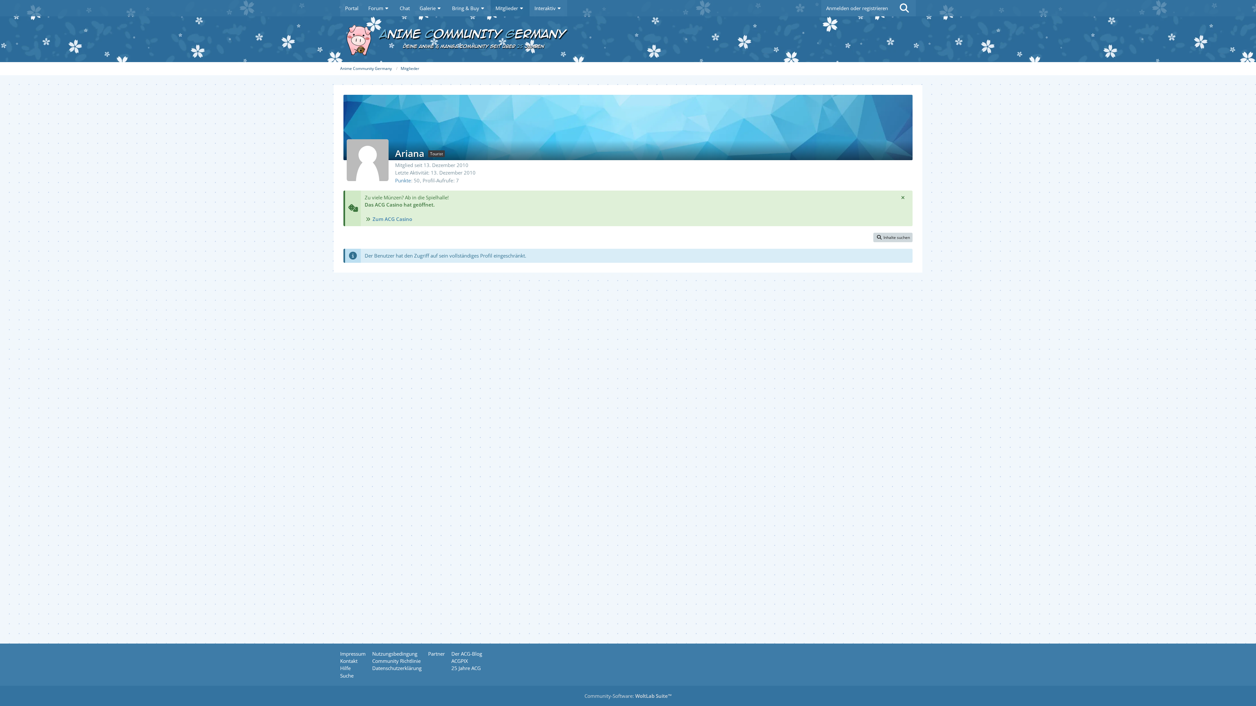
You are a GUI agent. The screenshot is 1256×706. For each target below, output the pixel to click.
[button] (893, 238)
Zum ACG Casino (392, 219)
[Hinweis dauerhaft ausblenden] (902, 197)
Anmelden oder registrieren (857, 8)
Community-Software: (628, 696)
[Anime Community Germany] (628, 39)
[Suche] (904, 8)
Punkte (403, 180)
